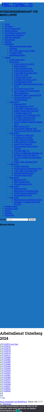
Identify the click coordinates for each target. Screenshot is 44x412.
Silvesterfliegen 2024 (23, 195)
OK (18, 411)
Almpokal (13, 49)
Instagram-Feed (11, 209)
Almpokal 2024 (20, 189)
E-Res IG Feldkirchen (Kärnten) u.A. (28, 153)
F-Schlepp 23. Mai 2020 (24, 135)
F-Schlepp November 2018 (25, 80)
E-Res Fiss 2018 (21, 75)
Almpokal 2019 (20, 104)
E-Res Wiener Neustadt (23, 140)
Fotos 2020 (14, 133)
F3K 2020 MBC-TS (21, 151)
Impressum (9, 215)
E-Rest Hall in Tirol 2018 (24, 64)
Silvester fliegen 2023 (23, 184)
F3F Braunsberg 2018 (23, 82)
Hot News (9, 26)
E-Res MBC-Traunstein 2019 (25, 109)
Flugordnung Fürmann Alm (15, 33)
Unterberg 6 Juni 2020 (23, 137)
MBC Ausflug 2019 (21, 126)
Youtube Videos (11, 206)
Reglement (9, 44)
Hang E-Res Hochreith (23, 144)
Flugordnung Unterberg (14, 35)
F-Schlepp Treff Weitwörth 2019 (27, 115)
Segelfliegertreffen (17, 55)
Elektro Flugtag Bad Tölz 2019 (26, 111)
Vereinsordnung (11, 31)
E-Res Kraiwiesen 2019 (23, 106)
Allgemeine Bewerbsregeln (20, 46)
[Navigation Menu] (3, 20)
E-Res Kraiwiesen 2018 (23, 71)
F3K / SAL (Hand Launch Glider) (22, 51)
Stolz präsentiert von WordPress (13, 402)
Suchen (3, 219)
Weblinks (8, 213)
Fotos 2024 (14, 186)
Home (7, 24)
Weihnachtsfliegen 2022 (24, 173)
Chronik (8, 211)
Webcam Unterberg (12, 37)
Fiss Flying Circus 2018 (23, 89)
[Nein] (21, 411)
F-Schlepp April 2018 (22, 77)
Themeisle (6, 404)
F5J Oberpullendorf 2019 (24, 120)
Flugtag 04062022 (21, 166)
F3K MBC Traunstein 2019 (24, 117)
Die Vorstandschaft (13, 28)
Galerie (7, 57)
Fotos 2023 (14, 177)
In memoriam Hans (17, 60)
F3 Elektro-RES (15, 53)
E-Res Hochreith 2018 (23, 69)
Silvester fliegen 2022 (23, 175)
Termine (8, 42)
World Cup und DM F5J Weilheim (27, 131)
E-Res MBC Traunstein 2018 (25, 73)
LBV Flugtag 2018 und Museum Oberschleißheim (27, 92)
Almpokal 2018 (20, 66)
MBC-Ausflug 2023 (22, 182)
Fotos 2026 (14, 197)
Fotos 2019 (14, 102)
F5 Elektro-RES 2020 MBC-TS (26, 155)
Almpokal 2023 (20, 180)
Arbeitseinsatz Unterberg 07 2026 (28, 200)
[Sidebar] (1, 20)
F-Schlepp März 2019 (23, 113)
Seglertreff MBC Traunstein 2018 (27, 95)
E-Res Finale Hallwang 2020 (25, 162)
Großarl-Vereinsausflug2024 (25, 193)
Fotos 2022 (14, 164)
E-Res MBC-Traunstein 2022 (25, 171)
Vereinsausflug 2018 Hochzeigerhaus (22, 98)
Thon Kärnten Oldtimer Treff (25, 129)
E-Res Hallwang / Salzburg (25, 142)
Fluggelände (10, 40)
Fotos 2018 (14, 62)
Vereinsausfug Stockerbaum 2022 (28, 169)
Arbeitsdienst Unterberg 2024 (26, 191)
